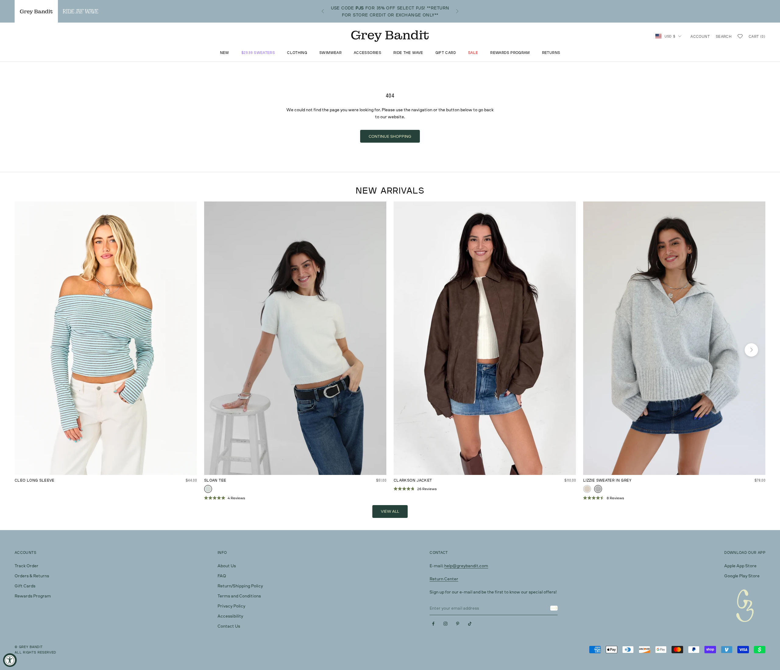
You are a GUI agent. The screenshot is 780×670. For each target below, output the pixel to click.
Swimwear (330, 53)
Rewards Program (510, 53)
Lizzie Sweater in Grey (607, 480)
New (224, 53)
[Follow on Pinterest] (457, 623)
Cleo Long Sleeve (35, 480)
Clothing (297, 53)
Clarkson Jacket (413, 480)
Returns (551, 53)
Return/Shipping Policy (240, 586)
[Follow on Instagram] (445, 623)
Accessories (367, 53)
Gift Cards (25, 586)
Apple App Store (740, 565)
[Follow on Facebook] (433, 623)
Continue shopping (390, 136)
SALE (473, 53)
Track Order (26, 565)
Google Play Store (742, 576)
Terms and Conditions (239, 596)
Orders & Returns (32, 576)
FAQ (222, 576)
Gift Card (445, 53)
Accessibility (230, 616)
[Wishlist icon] (740, 36)
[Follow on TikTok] (469, 623)
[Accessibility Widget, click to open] (10, 660)
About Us (227, 565)
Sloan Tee (215, 480)
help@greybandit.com (466, 565)
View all (390, 511)
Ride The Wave (408, 53)
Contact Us (229, 626)
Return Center (444, 579)
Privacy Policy (231, 606)
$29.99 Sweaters (258, 53)
